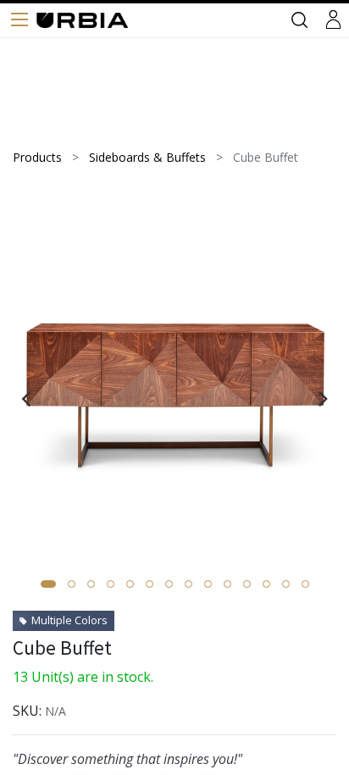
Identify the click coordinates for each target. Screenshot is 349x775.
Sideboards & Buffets (147, 157)
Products (37, 157)
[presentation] (26, 398)
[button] (48, 584)
